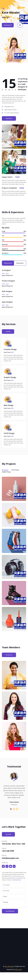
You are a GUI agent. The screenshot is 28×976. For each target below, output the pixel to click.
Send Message (10, 911)
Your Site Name (9, 966)
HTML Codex (18, 969)
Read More (9, 118)
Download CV (8, 25)
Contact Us (9, 655)
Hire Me (8, 331)
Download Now (16, 880)
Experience (8, 263)
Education (20, 263)
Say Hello (8, 834)
